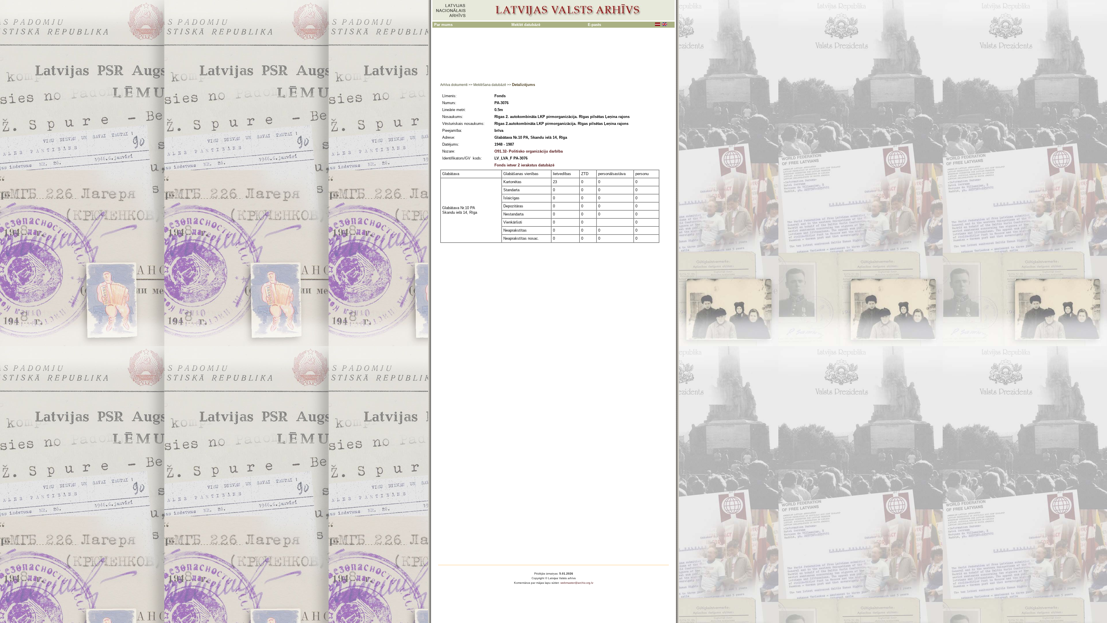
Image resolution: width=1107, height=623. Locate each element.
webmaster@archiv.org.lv (576, 582)
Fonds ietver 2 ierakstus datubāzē (524, 165)
